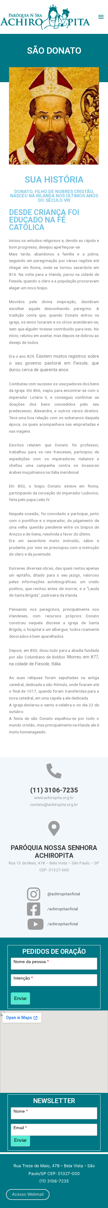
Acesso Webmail (28, 1194)
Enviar (20, 998)
